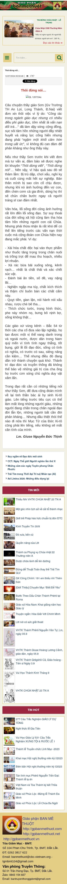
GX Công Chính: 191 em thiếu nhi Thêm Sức (39, 580)
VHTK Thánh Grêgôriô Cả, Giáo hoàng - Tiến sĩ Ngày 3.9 (39, 661)
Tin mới (33, 490)
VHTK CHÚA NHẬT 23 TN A (32, 690)
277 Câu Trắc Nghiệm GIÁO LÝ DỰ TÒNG (36, 721)
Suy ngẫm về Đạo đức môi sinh (25, 456)
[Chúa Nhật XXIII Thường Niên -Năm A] (19, 28)
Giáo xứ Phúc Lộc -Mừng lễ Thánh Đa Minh (38, 795)
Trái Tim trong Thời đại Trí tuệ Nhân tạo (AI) (32, 473)
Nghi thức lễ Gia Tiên (28, 728)
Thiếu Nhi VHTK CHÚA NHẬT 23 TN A (38, 499)
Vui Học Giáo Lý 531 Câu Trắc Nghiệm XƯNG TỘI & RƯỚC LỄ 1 (35, 739)
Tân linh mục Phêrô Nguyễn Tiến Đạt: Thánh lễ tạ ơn (37, 777)
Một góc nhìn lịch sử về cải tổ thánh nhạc (39, 509)
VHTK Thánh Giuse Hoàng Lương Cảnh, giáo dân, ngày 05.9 (39, 651)
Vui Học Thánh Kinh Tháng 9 (32, 673)
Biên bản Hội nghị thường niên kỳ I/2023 (39, 766)
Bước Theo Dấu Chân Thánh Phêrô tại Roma (38, 597)
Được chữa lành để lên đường (33, 561)
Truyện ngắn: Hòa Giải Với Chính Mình (38, 614)
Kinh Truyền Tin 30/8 (28, 526)
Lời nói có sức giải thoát (29, 622)
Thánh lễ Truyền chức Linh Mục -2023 (38, 749)
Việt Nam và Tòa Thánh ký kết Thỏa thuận (36, 786)
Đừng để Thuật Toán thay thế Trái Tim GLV (38, 571)
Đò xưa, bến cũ (24, 534)
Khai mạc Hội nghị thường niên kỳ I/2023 (39, 758)
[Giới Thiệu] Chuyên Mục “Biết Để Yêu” (38, 587)
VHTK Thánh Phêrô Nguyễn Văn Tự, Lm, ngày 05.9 (39, 632)
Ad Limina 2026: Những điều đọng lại (28, 478)
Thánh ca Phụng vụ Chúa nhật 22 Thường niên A (35, 554)
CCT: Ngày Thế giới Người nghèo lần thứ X (31, 461)
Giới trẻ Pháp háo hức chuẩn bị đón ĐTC (39, 518)
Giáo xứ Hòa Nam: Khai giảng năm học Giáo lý (38, 606)
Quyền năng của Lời (27, 543)
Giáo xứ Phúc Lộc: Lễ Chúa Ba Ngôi (37, 803)
